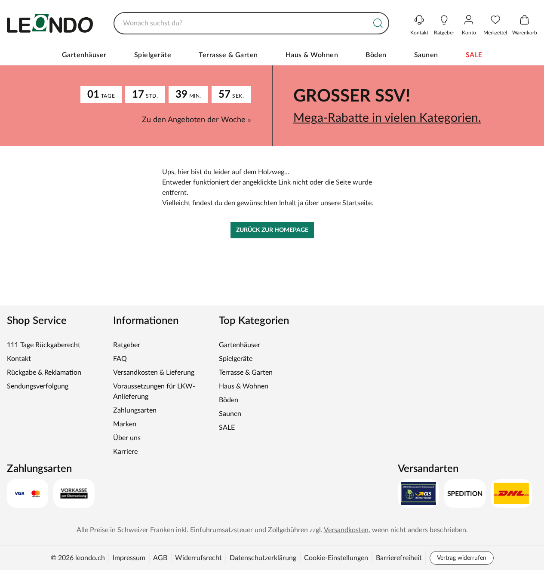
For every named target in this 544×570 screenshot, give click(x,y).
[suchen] (378, 23)
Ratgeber (126, 345)
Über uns (127, 437)
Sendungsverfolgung (37, 386)
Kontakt (19, 358)
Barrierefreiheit (399, 558)
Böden (376, 55)
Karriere (125, 451)
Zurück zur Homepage (272, 230)
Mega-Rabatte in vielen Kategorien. (387, 118)
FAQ (120, 358)
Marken (124, 424)
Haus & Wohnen (312, 55)
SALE (474, 55)
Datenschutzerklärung (263, 558)
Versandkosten (346, 530)
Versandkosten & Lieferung (153, 372)
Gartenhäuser (84, 55)
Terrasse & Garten (228, 55)
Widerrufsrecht (198, 558)
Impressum (129, 558)
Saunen (426, 55)
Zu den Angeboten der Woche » (196, 120)
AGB (160, 558)
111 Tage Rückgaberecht (43, 345)
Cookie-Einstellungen (336, 558)
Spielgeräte (153, 55)
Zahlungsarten (135, 410)
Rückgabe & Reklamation (44, 372)
